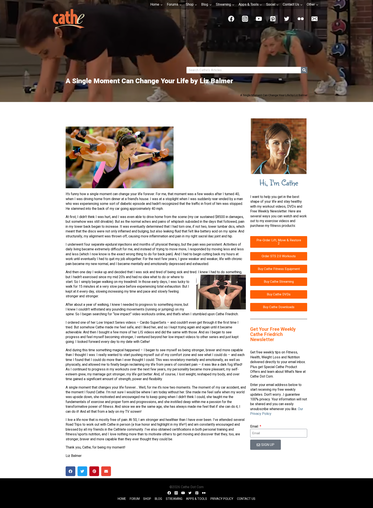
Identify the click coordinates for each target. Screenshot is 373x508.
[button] (70, 471)
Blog (158, 499)
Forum (135, 499)
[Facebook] (231, 19)
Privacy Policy (221, 499)
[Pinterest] (273, 19)
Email (254, 426)
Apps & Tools (196, 499)
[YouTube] (259, 19)
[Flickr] (301, 19)
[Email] (314, 19)
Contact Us (246, 499)
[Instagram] (245, 19)
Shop (147, 499)
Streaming (174, 499)
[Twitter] (287, 19)
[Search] (304, 70)
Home (122, 499)
